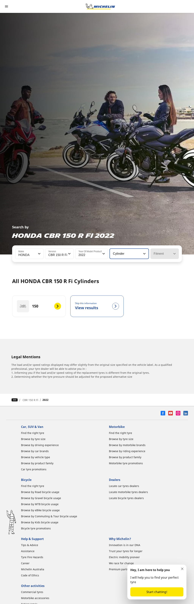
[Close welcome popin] (182, 569)
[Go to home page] (100, 6)
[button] (38, 254)
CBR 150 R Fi (30, 400)
